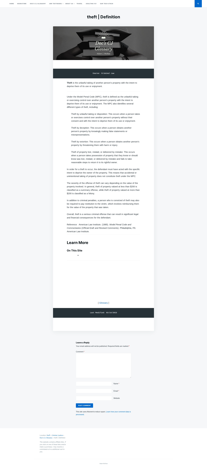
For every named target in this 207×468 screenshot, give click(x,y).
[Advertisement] (103, 279)
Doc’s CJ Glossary (38, 3)
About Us (69, 3)
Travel (79, 3)
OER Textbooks (55, 3)
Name (116, 384)
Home (11, 3)
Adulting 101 (91, 3)
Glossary (103, 303)
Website (117, 398)
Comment (80, 352)
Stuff (48, 435)
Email (116, 391)
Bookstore (22, 3)
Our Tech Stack (106, 3)
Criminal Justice (57, 435)
